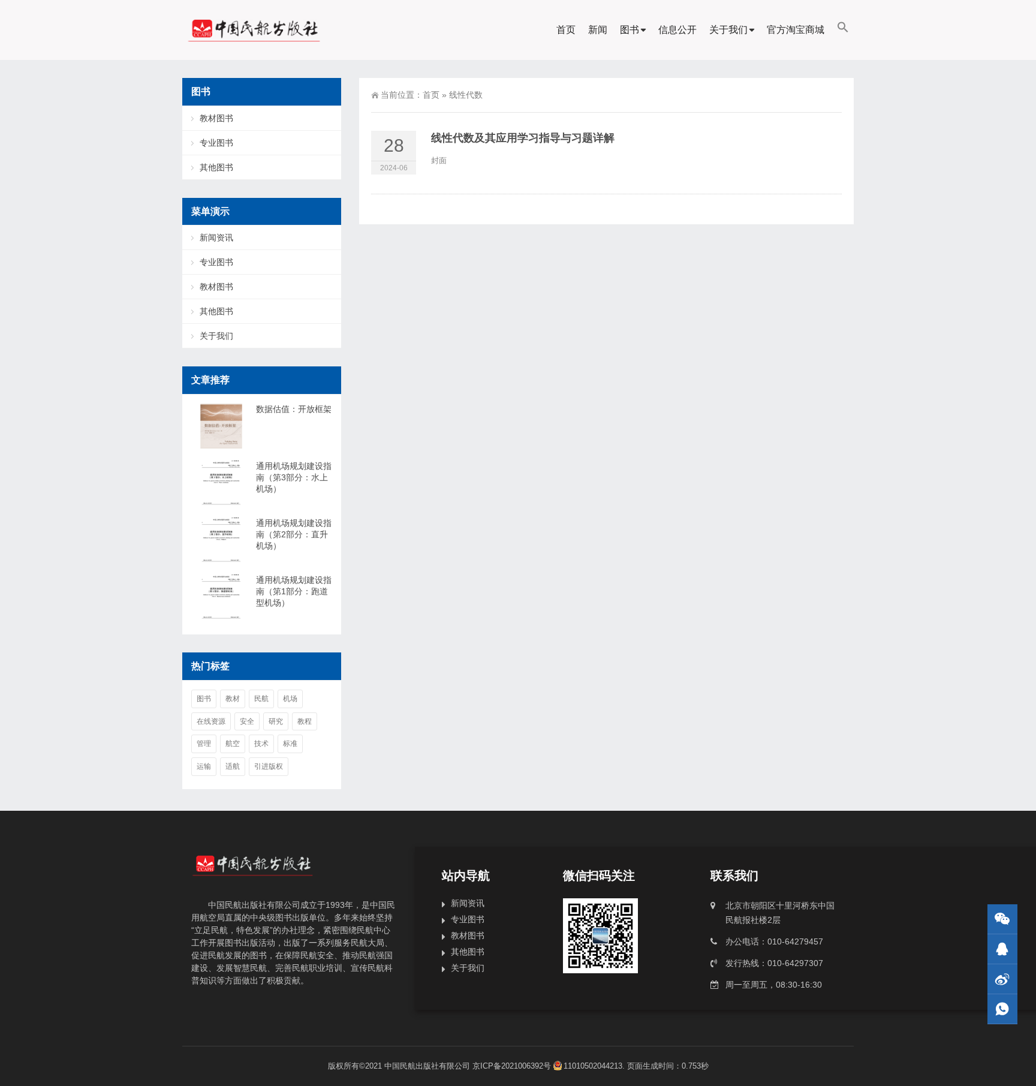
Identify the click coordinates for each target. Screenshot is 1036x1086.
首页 (566, 30)
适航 (232, 766)
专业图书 (216, 143)
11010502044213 (593, 1065)
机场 (290, 698)
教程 (304, 721)
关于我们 (728, 30)
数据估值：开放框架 (294, 409)
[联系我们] (1002, 949)
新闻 (597, 30)
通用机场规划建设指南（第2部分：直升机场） (294, 534)
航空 (232, 743)
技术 (261, 743)
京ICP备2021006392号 (511, 1065)
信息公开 (677, 30)
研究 (276, 721)
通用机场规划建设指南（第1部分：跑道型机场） (294, 591)
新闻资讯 (216, 237)
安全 (247, 721)
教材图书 (216, 118)
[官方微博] (1002, 979)
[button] (843, 30)
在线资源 (211, 721)
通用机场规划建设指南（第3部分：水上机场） (294, 477)
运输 (204, 766)
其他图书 (216, 167)
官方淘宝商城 (795, 30)
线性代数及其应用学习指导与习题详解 (523, 138)
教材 (232, 698)
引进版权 (268, 766)
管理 (204, 743)
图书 (629, 30)
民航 (261, 698)
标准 (290, 743)
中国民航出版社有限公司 (427, 1065)
